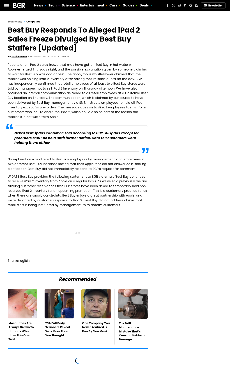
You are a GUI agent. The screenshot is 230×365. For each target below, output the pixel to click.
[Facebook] (167, 5)
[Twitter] (173, 5)
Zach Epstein (19, 56)
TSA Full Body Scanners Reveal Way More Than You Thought (57, 329)
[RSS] (196, 5)
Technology (15, 21)
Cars (113, 5)
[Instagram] (179, 5)
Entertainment (92, 5)
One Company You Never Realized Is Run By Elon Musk (96, 327)
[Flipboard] (184, 5)
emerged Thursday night (36, 69)
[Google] (190, 5)
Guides (128, 5)
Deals (144, 5)
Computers (33, 21)
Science (68, 5)
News (38, 5)
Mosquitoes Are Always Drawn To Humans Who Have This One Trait (21, 331)
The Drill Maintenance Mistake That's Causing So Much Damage (132, 331)
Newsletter (215, 5)
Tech (53, 5)
